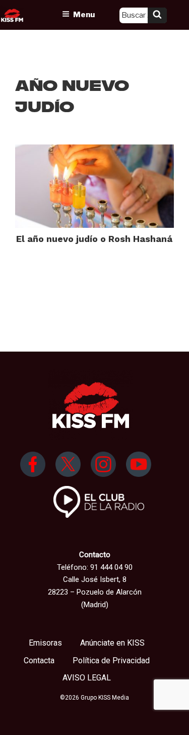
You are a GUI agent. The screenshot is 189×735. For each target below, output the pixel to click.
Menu (84, 14)
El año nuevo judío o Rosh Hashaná (94, 238)
